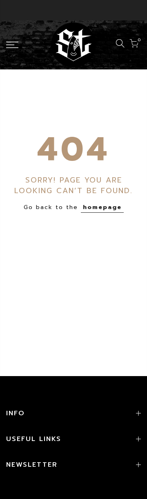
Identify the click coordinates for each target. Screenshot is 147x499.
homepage (102, 207)
